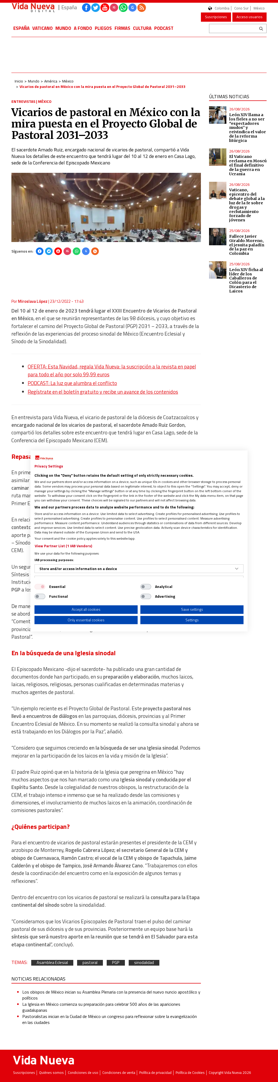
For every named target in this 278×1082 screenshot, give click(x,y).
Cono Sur (241, 8)
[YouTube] (58, 251)
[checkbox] (39, 586)
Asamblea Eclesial (52, 963)
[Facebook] (39, 251)
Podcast (163, 28)
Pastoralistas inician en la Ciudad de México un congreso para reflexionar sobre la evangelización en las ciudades (109, 1019)
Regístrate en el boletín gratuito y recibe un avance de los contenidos (103, 392)
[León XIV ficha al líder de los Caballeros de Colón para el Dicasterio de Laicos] (217, 270)
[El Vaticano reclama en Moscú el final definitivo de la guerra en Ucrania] (217, 157)
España (21, 28)
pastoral (90, 963)
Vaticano (42, 28)
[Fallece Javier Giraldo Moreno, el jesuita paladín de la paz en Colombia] (217, 236)
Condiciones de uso (83, 1072)
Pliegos (103, 28)
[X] (49, 251)
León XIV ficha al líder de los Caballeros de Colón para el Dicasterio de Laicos (246, 280)
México (259, 8)
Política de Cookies (190, 1072)
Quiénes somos (51, 1072)
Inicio (19, 81)
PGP (115, 963)
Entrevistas (23, 101)
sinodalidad (144, 963)
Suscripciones (216, 17)
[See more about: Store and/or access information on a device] (237, 568)
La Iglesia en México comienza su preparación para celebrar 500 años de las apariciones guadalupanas (101, 1007)
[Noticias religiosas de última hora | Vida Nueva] (33, 7)
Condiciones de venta (118, 1072)
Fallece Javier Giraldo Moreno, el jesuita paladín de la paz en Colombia (246, 245)
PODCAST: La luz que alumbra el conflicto (72, 383)
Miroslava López (33, 301)
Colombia (222, 8)
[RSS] (95, 251)
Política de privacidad (155, 1072)
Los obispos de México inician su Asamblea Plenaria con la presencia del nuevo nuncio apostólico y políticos (111, 995)
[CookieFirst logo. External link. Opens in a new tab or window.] (44, 458)
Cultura (142, 28)
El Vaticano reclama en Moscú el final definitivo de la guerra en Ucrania (248, 165)
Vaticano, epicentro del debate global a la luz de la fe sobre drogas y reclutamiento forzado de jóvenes (247, 204)
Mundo (63, 28)
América (50, 81)
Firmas (122, 28)
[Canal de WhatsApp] (123, 8)
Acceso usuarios (249, 17)
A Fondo (83, 28)
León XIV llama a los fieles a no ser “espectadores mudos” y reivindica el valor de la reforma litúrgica (247, 127)
